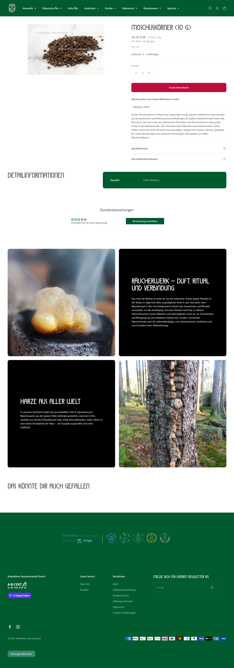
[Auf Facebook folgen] (10, 627)
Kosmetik (28, 8)
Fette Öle (73, 8)
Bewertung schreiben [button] (145, 221)
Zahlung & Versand (122, 601)
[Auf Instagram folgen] (18, 627)
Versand (150, 41)
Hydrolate (89, 8)
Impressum (118, 606)
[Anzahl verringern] (136, 73)
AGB (115, 584)
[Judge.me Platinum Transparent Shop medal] (125, 538)
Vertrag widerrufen (21, 653)
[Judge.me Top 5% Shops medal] (165, 538)
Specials (171, 8)
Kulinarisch (128, 8)
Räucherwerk (151, 8)
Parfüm (109, 8)
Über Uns (85, 584)
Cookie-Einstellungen (124, 612)
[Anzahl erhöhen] (149, 73)
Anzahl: (135, 65)
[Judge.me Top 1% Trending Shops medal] (151, 538)
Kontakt (84, 589)
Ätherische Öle (50, 8)
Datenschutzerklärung (124, 589)
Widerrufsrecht (121, 595)
